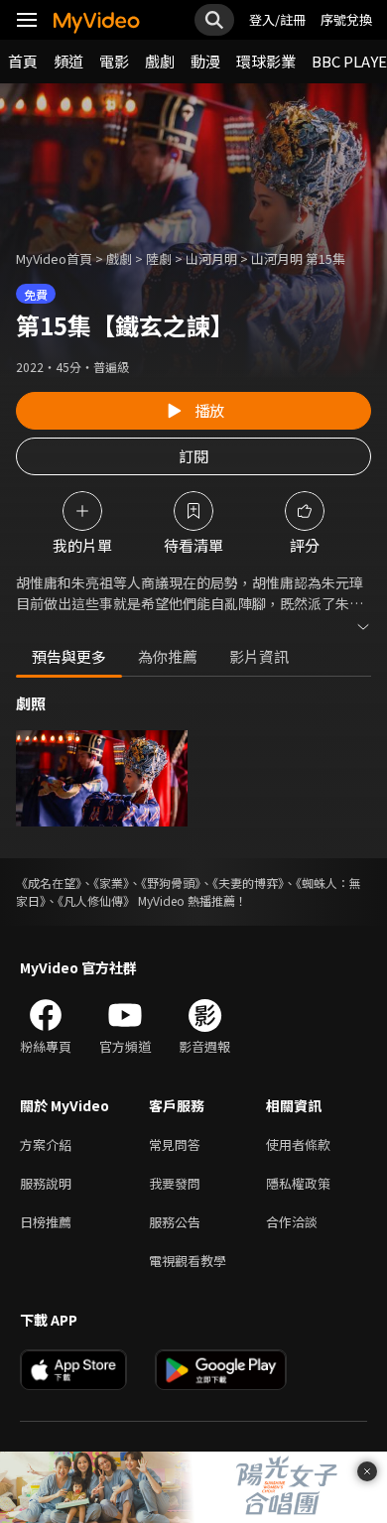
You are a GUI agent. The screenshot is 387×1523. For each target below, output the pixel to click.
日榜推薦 (45, 1221)
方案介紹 (45, 1144)
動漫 (205, 61)
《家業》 (111, 882)
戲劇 (160, 61)
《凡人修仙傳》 (96, 900)
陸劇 (159, 258)
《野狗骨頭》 (170, 882)
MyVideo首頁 (54, 258)
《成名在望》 (48, 882)
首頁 (23, 61)
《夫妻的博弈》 (248, 882)
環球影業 (266, 61)
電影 (114, 61)
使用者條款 (298, 1144)
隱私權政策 (298, 1183)
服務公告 (174, 1221)
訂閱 (193, 455)
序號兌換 (346, 19)
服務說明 (45, 1183)
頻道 (68, 61)
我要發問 (174, 1183)
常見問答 (174, 1144)
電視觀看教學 (187, 1260)
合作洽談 (292, 1221)
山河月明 (211, 258)
